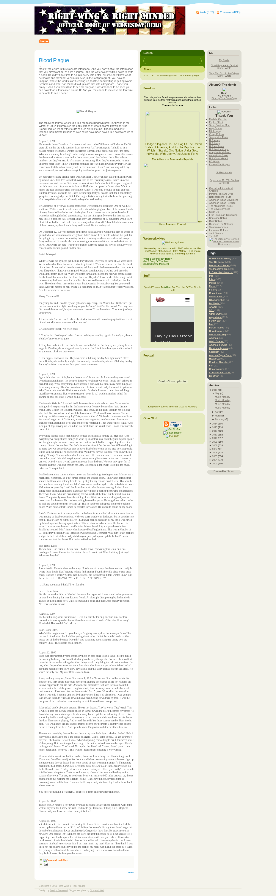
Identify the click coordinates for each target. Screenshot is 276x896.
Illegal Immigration (218, 348)
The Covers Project (219, 209)
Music (212, 286)
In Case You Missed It (221, 272)
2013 (214, 427)
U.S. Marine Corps (219, 149)
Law (211, 324)
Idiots (212, 279)
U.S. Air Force (216, 146)
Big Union (214, 376)
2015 (214, 390)
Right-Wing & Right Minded (71, 886)
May (217, 393)
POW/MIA (214, 161)
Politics (213, 282)
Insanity (213, 289)
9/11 (211, 310)
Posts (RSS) (207, 12)
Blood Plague (54, 60)
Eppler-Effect (216, 122)
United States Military (220, 258)
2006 (214, 452)
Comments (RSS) (230, 12)
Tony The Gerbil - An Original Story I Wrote (224, 74)
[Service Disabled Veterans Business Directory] (224, 244)
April (217, 412)
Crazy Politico (216, 134)
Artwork (213, 307)
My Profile (224, 60)
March (218, 415)
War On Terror (217, 262)
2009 (214, 441)
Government (216, 296)
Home (131, 872)
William (167, 287)
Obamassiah (216, 300)
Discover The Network (221, 224)
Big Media (214, 303)
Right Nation (215, 221)
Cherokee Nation (218, 218)
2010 (214, 438)
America (213, 338)
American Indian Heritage (222, 203)
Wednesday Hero (218, 269)
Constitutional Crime (220, 372)
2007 (214, 449)
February (220, 419)
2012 (214, 431)
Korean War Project (219, 164)
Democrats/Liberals (219, 265)
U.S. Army (214, 140)
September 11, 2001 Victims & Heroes (224, 181)
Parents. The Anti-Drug (221, 193)
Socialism (214, 351)
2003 (214, 463)
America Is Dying (218, 345)
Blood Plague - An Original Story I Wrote (224, 66)
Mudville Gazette (218, 119)
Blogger (230, 471)
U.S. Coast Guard (218, 158)
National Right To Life (220, 197)
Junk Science (216, 233)
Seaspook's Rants (218, 137)
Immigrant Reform (218, 230)
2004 (214, 460)
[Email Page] (44, 864)
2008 (214, 445)
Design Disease (58, 890)
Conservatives (217, 369)
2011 (214, 434)
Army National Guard (220, 152)
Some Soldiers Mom (219, 125)
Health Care (215, 358)
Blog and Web (97, 890)
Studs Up (214, 212)
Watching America (218, 227)
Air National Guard (218, 155)
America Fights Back (220, 355)
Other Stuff (215, 313)
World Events (216, 341)
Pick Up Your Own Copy (224, 98)
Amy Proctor (215, 128)
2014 (214, 423)
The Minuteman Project (221, 206)
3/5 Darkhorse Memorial (156, 264)
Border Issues (217, 327)
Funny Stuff (215, 320)
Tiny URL (214, 236)
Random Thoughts (219, 362)
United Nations (217, 331)
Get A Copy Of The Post (156, 261)
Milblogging (215, 131)
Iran (211, 365)
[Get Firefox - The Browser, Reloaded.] (172, 429)
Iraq (211, 275)
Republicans (216, 293)
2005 (214, 456)
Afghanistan (215, 317)
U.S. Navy (214, 143)
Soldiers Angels (224, 172)
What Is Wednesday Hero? (157, 258)
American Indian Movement (223, 200)
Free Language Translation (223, 215)
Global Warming (217, 334)
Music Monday (222, 397)
